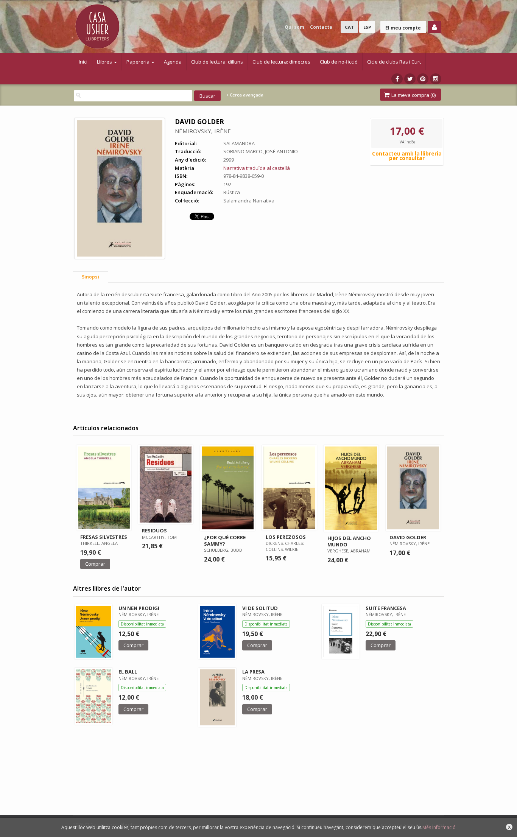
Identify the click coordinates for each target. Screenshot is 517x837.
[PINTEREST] (422, 78)
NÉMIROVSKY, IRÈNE (203, 131)
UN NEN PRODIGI (138, 608)
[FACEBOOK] (397, 78)
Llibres (105, 61)
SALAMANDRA (239, 143)
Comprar (95, 563)
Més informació (439, 827)
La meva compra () (413, 95)
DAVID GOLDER (407, 537)
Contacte (321, 27)
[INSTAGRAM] (435, 78)
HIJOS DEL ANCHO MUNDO (349, 541)
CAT (349, 27)
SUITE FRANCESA (386, 608)
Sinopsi (90, 277)
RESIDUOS (154, 530)
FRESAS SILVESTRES (103, 537)
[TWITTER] (410, 78)
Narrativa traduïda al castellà (256, 168)
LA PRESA (253, 671)
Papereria (138, 61)
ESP (367, 27)
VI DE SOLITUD (260, 608)
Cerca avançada (246, 95)
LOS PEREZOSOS (286, 537)
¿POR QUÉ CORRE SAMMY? (225, 540)
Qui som (294, 27)
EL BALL (127, 671)
